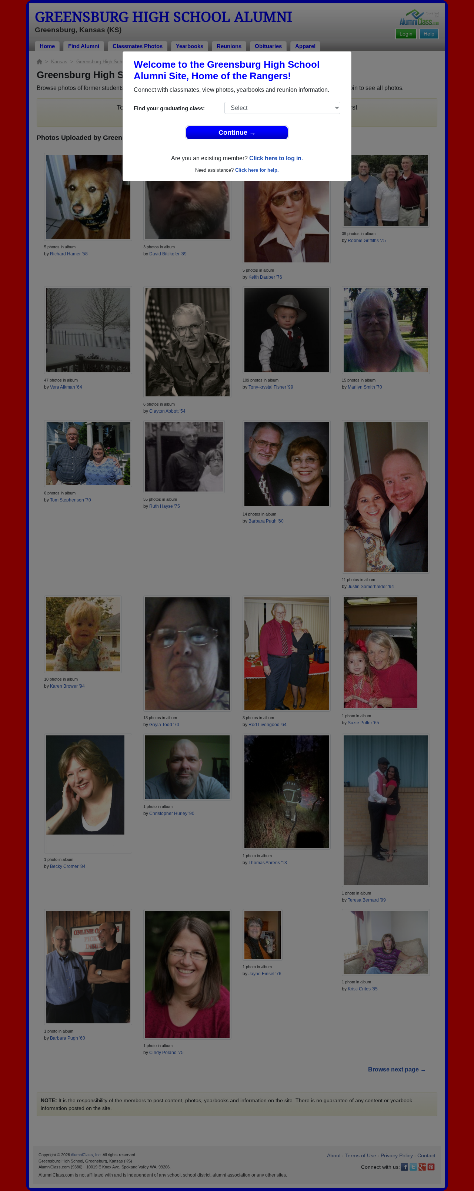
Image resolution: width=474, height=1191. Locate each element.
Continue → (237, 132)
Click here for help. (257, 170)
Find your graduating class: (169, 108)
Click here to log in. (276, 158)
